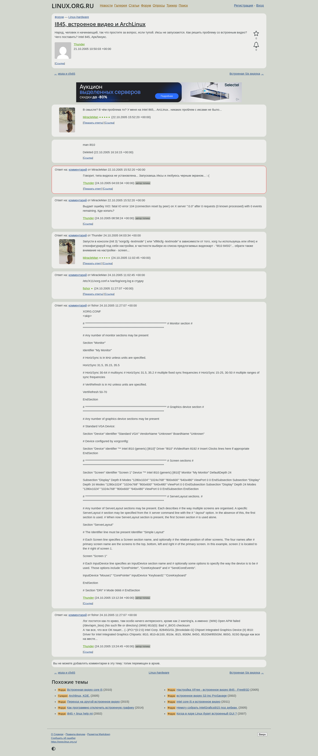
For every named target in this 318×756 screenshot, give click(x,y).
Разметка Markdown (98, 734)
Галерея (120, 5)
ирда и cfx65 (66, 73)
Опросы (159, 5)
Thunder (79, 44)
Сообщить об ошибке (63, 738)
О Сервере (57, 734)
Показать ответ (92, 188)
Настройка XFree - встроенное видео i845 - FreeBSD (213, 689)
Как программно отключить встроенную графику (100, 707)
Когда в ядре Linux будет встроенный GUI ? (207, 713)
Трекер (171, 5)
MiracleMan (90, 117)
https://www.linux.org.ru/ (64, 741)
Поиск (183, 5)
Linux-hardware (78, 17)
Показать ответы (93, 122)
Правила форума (75, 734)
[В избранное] (256, 33)
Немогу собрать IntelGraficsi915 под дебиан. (207, 707)
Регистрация (243, 5)
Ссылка (59, 63)
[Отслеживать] (256, 44)
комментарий (78, 169)
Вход (260, 5)
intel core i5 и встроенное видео (198, 701)
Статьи (134, 5)
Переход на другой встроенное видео (93, 701)
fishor (86, 288)
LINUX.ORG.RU (73, 6)
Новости (106, 5)
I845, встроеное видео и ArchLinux (100, 24)
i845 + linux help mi (80, 713)
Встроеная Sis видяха (245, 73)
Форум (146, 5)
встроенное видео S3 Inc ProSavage (202, 695)
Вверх (262, 734)
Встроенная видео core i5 (85, 689)
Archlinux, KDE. (79, 695)
